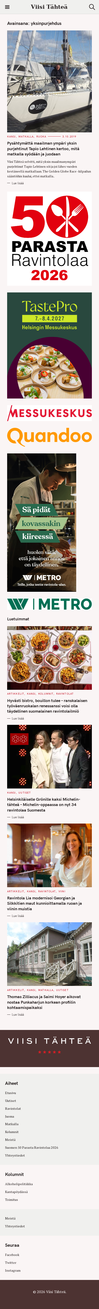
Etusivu (10, 1093)
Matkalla (26, 136)
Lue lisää (18, 183)
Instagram (12, 1270)
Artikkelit (15, 693)
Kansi (11, 136)
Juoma (9, 1116)
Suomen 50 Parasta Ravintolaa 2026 (31, 1147)
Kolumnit (45, 693)
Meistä (10, 1139)
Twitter (10, 1262)
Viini (61, 891)
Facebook (12, 1254)
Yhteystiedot (15, 1155)
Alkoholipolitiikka (19, 1184)
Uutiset (24, 792)
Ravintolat (65, 693)
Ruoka (41, 136)
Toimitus (11, 1199)
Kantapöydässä (16, 1192)
